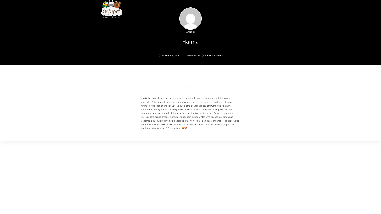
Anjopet (190, 31)
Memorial (192, 55)
